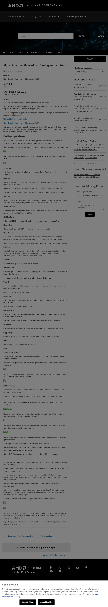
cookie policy (15, 597)
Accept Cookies (46, 602)
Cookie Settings (28, 602)
